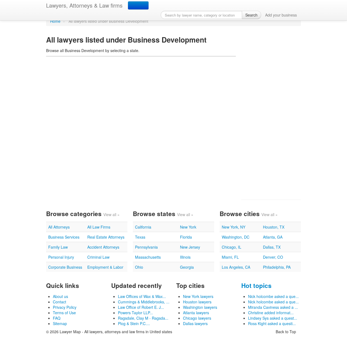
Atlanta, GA (272, 237)
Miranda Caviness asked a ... (273, 307)
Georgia (187, 267)
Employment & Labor (105, 267)
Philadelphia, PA (277, 267)
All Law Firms (98, 227)
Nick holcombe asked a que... (273, 296)
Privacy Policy (64, 307)
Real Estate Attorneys (105, 237)
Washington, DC (235, 237)
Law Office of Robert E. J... (141, 307)
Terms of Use (64, 312)
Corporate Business (65, 267)
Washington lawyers (200, 307)
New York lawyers (198, 296)
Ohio (139, 267)
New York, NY (233, 227)
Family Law (58, 247)
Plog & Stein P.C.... (134, 323)
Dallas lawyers (195, 323)
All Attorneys (59, 227)
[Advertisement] (271, 112)
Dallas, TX (272, 247)
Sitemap (60, 323)
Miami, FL (230, 257)
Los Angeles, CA (236, 267)
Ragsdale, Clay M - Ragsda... (143, 318)
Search (251, 15)
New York (188, 227)
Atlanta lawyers (196, 312)
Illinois (185, 257)
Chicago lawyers (197, 318)
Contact (59, 301)
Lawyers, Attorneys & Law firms (84, 5)
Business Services (63, 237)
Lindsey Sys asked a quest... (272, 318)
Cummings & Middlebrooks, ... (143, 301)
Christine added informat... (271, 312)
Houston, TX (273, 227)
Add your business (281, 15)
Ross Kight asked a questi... (272, 323)
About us (60, 296)
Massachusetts (148, 257)
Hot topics (256, 285)
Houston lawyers (197, 301)
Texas (140, 237)
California (143, 227)
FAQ (56, 318)
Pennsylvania (146, 247)
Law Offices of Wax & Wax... (142, 296)
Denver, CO (273, 257)
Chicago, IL (231, 247)
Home (55, 21)
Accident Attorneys (103, 247)
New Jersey (190, 247)
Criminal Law (98, 257)
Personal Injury (61, 257)
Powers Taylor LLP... (135, 312)
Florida (186, 237)
